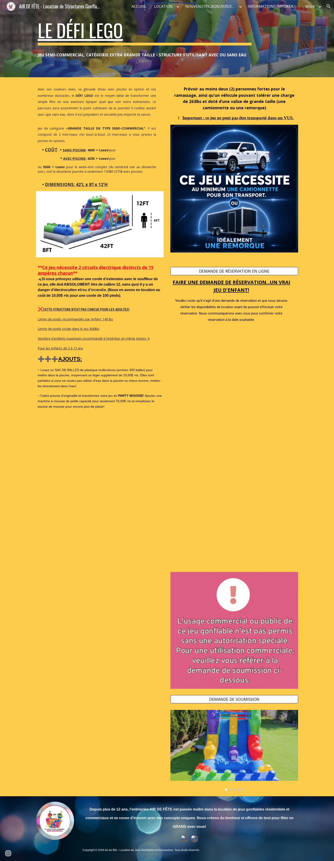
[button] (328, 6)
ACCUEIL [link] (139, 6)
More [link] (310, 6)
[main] (144, 32)
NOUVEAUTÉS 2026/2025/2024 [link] (211, 6)
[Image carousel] (234, 750)
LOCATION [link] (163, 6)
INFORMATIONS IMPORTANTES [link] (274, 6)
